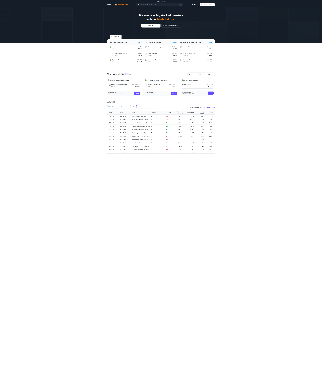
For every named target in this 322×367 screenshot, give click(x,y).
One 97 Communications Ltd (119, 84)
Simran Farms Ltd (152, 53)
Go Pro (137, 93)
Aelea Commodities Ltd (118, 47)
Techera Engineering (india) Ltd (120, 53)
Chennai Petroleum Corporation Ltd (157, 47)
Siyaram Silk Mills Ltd (154, 84)
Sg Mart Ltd (115, 59)
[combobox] (159, 4)
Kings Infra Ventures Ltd (189, 59)
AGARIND (111, 116)
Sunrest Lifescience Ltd (189, 47)
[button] (142, 106)
